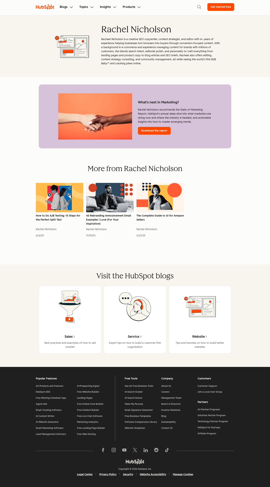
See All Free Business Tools (139, 386)
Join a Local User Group (210, 392)
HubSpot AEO (43, 392)
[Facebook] (103, 451)
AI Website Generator (47, 422)
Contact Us (167, 428)
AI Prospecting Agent (88, 386)
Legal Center (85, 474)
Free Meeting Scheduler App (51, 398)
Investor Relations (170, 410)
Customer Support (207, 386)
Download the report (154, 130)
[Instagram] (113, 451)
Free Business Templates (138, 416)
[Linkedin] (145, 451)
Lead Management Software (51, 434)
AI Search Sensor (133, 398)
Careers (165, 392)
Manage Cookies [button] (183, 474)
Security (128, 474)
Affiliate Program (207, 433)
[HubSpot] (135, 461)
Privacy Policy (107, 474)
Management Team (171, 398)
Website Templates (135, 428)
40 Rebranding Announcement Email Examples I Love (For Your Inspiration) (108, 219)
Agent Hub (41, 404)
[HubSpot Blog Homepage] (45, 7)
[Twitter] (135, 451)
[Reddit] (156, 451)
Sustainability (168, 422)
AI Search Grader (134, 392)
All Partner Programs (209, 409)
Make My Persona (134, 404)
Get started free (221, 6)
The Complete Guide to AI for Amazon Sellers (160, 217)
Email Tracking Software (49, 410)
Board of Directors (171, 404)
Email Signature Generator (139, 410)
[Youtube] (124, 451)
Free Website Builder (88, 392)
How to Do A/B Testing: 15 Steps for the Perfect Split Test (58, 217)
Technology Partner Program (213, 421)
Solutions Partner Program (212, 415)
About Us (166, 386)
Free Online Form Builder (90, 404)
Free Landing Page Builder (91, 428)
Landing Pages (85, 398)
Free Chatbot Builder (88, 410)
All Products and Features (49, 386)
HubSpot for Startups (209, 427)
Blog (163, 416)
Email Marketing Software (49, 428)
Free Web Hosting (86, 434)
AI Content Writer (45, 416)
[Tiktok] (167, 451)
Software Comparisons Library (141, 422)
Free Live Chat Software (89, 416)
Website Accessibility (153, 474)
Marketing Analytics (87, 422)
